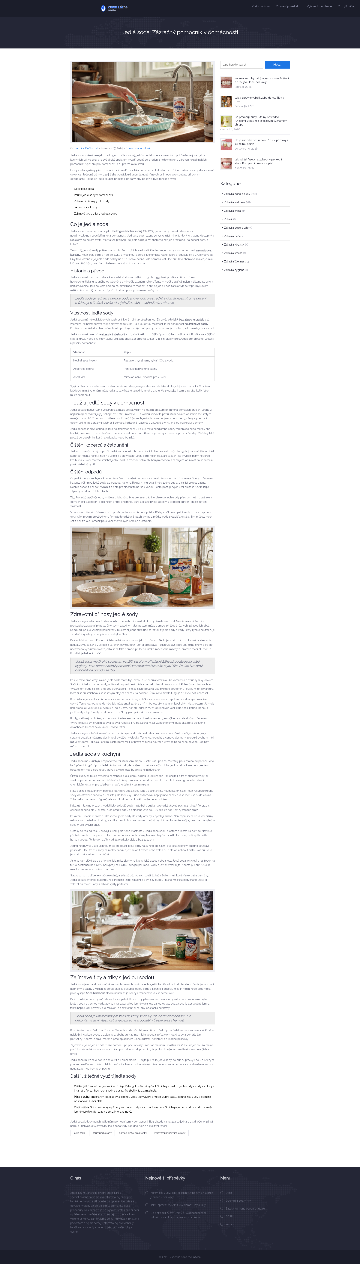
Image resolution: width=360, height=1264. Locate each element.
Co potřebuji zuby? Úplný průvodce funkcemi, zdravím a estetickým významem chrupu (261, 121)
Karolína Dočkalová (86, 148)
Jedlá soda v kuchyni (87, 207)
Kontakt (230, 1224)
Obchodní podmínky (238, 1200)
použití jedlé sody (102, 1133)
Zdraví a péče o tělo (238, 227)
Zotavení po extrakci (288, 6)
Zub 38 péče (346, 6)
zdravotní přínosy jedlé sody (169, 1133)
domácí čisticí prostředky (133, 1133)
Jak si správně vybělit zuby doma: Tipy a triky (178, 1205)
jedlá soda (79, 1133)
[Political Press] (126, 8)
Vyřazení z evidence (319, 6)
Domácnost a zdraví (138, 148)
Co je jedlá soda (84, 188)
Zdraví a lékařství (236, 244)
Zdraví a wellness (237, 202)
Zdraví (230, 219)
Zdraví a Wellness (237, 261)
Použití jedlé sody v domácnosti (93, 195)
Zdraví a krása (234, 210)
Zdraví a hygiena (236, 269)
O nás (229, 1192)
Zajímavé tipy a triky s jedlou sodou (95, 213)
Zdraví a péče (234, 236)
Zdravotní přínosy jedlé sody (91, 201)
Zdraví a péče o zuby (240, 193)
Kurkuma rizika (261, 6)
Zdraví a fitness (235, 253)
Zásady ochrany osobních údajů (245, 1208)
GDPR (229, 1216)
